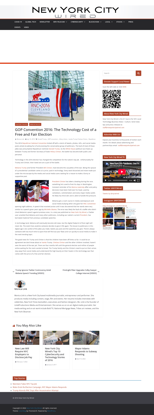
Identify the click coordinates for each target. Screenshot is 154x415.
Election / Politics (21, 124)
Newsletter (45, 22)
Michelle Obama (50, 209)
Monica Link (20, 139)
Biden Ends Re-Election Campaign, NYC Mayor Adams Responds (40, 387)
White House (70, 149)
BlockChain (94, 22)
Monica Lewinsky (78, 187)
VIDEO (26, 27)
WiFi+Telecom (59, 22)
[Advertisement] (77, 47)
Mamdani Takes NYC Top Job (25, 384)
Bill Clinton (48, 168)
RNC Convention (89, 204)
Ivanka (44, 242)
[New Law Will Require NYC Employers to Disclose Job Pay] (26, 332)
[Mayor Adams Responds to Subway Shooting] (86, 332)
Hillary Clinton (55, 152)
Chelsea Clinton (59, 242)
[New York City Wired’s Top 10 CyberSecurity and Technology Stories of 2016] (56, 332)
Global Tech (30, 22)
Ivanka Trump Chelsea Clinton (78, 139)
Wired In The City (35, 124)
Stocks (119, 22)
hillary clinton (63, 139)
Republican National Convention (34, 143)
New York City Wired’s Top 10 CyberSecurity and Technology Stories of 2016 (55, 354)
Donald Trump (42, 139)
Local (107, 22)
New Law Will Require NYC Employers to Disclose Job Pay (23, 353)
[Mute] (135, 180)
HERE (124, 87)
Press (130, 22)
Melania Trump (21, 168)
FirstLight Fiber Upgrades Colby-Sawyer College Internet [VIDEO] (80, 272)
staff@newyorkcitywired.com (113, 127)
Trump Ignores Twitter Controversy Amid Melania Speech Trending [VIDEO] (33, 272)
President (83, 215)
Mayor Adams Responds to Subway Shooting (86, 351)
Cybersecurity (77, 22)
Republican (92, 139)
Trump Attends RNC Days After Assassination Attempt (36, 390)
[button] (66, 21)
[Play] (106, 180)
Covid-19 (18, 22)
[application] (122, 172)
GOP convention (53, 139)
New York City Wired (78, 212)
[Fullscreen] (138, 180)
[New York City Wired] (77, 7)
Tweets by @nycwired (111, 193)
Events (17, 27)
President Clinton (58, 181)
